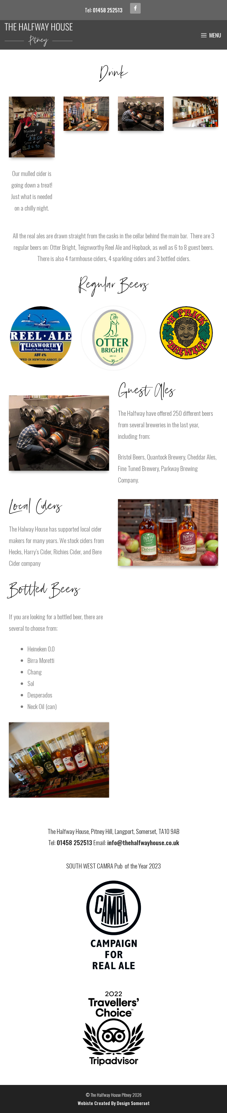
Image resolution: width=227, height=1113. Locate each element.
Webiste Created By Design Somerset (114, 1103)
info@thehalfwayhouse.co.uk (143, 842)
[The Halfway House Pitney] (38, 35)
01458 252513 (107, 10)
